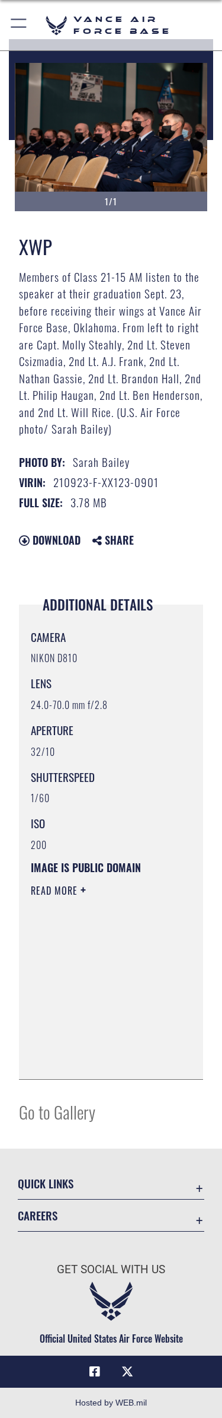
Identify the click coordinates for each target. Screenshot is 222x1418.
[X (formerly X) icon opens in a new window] (127, 1372)
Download (55, 540)
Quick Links (45, 1183)
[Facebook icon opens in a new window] (95, 1372)
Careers (37, 1215)
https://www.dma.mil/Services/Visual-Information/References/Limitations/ (103, 1057)
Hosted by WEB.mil (111, 1402)
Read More (56, 890)
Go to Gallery (57, 1111)
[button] (19, 25)
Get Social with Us (111, 1269)
